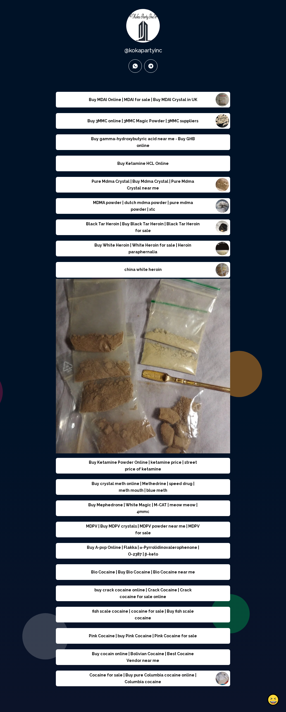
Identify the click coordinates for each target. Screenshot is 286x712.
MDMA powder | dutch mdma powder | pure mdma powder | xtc (143, 206)
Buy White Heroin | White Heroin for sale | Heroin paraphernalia (142, 248)
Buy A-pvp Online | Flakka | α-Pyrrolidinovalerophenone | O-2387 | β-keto (143, 550)
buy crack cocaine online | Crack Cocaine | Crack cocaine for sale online (143, 593)
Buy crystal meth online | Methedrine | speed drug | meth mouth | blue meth (143, 487)
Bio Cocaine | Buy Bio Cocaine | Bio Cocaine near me (143, 572)
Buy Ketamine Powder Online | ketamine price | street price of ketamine (143, 465)
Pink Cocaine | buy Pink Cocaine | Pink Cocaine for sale (143, 636)
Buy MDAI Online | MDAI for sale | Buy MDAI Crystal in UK (143, 99)
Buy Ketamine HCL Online (143, 163)
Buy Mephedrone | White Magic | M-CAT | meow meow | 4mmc (142, 508)
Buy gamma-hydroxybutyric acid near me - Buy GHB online (143, 142)
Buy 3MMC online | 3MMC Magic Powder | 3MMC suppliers (142, 121)
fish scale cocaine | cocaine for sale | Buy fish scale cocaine (143, 614)
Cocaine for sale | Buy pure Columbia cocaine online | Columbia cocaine (142, 678)
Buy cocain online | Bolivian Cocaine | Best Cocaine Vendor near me (143, 657)
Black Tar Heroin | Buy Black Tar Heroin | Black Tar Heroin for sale (143, 227)
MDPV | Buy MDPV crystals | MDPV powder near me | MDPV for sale (143, 529)
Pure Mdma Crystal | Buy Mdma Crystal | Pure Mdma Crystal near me (143, 184)
